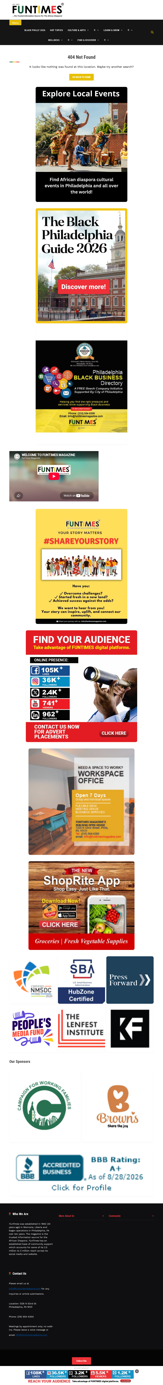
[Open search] (152, 32)
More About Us (66, 1215)
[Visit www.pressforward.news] (130, 980)
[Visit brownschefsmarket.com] (118, 1107)
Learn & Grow (112, 30)
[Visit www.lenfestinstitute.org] (81, 1028)
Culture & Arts (77, 30)
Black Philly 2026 (35, 30)
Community (114, 1215)
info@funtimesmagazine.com (25, 1288)
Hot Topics (56, 30)
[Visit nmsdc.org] (33, 980)
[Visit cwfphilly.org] (45, 1107)
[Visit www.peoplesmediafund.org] (33, 1028)
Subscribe (81, 1360)
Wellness (54, 40)
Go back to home (81, 77)
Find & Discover (87, 40)
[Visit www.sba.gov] (81, 980)
